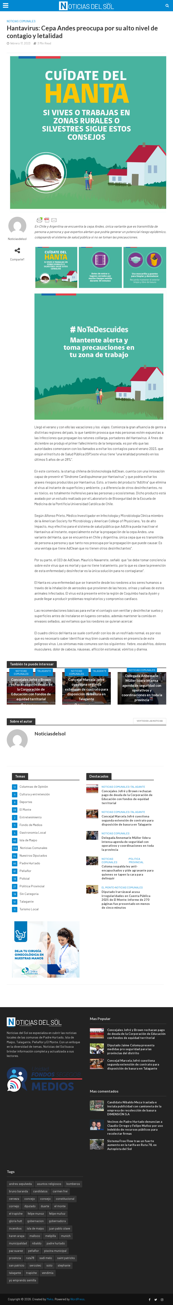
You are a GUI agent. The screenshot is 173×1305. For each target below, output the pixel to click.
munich (66, 1236)
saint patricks (66, 1258)
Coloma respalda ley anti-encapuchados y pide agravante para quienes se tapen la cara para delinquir (127, 872)
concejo (29, 1198)
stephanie (64, 1265)
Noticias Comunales (21, 21)
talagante (15, 1273)
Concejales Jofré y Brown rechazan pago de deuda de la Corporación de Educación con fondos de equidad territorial (30, 689)
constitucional (65, 1198)
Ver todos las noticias (150, 720)
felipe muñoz (57, 1213)
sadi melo (45, 1258)
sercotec (35, 1265)
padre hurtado (56, 1243)
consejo (45, 1198)
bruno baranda (18, 1191)
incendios (15, 1228)
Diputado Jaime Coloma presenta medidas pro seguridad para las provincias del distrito (130, 1049)
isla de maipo (35, 1228)
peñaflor (33, 1251)
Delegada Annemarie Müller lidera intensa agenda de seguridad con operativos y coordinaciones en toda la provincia (142, 688)
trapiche (31, 1273)
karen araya (16, 1236)
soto (49, 1265)
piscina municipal (55, 1251)
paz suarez (16, 1251)
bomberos (73, 1184)
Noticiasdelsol (17, 239)
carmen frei (60, 1191)
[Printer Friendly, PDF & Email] (46, 220)
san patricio (16, 1265)
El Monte (108, 887)
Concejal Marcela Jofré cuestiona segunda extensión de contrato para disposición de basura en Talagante (86, 689)
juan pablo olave (59, 1228)
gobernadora (57, 1221)
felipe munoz (36, 1213)
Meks (50, 1299)
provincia (15, 1258)
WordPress (77, 1299)
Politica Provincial (136, 860)
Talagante (44, 670)
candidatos (40, 1191)
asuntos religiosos (49, 1184)
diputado (30, 1206)
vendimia (47, 1273)
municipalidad (18, 1243)
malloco (35, 1236)
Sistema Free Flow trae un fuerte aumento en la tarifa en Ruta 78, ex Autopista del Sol (132, 1145)
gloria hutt (15, 1221)
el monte (60, 1206)
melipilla (50, 1236)
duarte (45, 1206)
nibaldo (36, 1243)
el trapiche (16, 1213)
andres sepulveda (20, 1184)
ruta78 (30, 1258)
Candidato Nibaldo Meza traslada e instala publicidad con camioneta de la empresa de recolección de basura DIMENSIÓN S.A (134, 1108)
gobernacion (35, 1221)
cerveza (14, 1198)
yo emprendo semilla (22, 1280)
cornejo (14, 1206)
